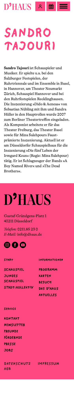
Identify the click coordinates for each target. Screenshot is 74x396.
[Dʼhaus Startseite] (17, 6)
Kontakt (11, 318)
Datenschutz (17, 363)
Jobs (8, 350)
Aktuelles (48, 294)
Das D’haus (48, 288)
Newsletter (14, 324)
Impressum (48, 363)
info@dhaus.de (29, 234)
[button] (40, 6)
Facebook (15, 245)
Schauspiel (14, 269)
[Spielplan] (51, 6)
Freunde (11, 331)
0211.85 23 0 (27, 229)
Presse (10, 343)
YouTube (23, 245)
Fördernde (13, 337)
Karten (45, 275)
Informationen (51, 260)
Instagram (7, 245)
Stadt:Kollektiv (18, 287)
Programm (48, 269)
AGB (7, 368)
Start (8, 260)
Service (10, 309)
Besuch (45, 282)
